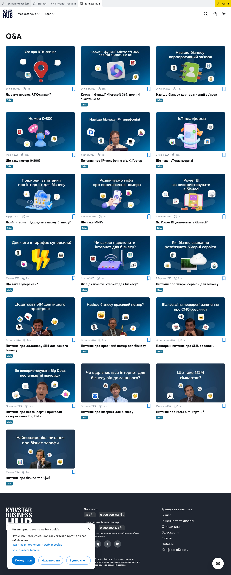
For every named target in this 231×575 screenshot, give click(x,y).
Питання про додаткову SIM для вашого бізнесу (37, 348)
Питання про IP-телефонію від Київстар (111, 160)
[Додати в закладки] (73, 89)
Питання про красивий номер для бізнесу (113, 346)
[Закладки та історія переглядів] (215, 13)
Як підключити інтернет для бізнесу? (109, 284)
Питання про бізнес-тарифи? (28, 478)
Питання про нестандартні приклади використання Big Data (34, 414)
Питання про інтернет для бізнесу (107, 412)
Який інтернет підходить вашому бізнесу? (38, 222)
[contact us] (218, 563)
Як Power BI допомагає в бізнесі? (182, 222)
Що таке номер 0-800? (23, 160)
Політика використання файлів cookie (37, 544)
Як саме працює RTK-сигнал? (28, 94)
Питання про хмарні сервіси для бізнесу (187, 284)
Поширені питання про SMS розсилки (185, 346)
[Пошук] (206, 13)
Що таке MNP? (92, 222)
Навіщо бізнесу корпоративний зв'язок (186, 94)
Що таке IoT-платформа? (174, 160)
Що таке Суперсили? (22, 284)
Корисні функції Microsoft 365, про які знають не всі (110, 96)
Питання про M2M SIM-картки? (180, 412)
